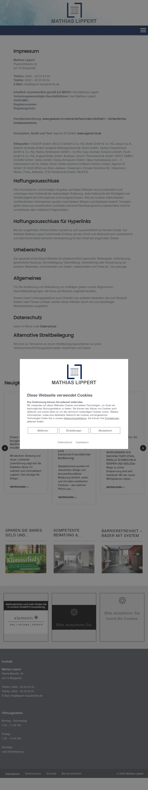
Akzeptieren (105, 430)
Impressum (82, 442)
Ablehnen (42, 430)
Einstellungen (74, 430)
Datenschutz (65, 442)
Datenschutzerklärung (75, 418)
